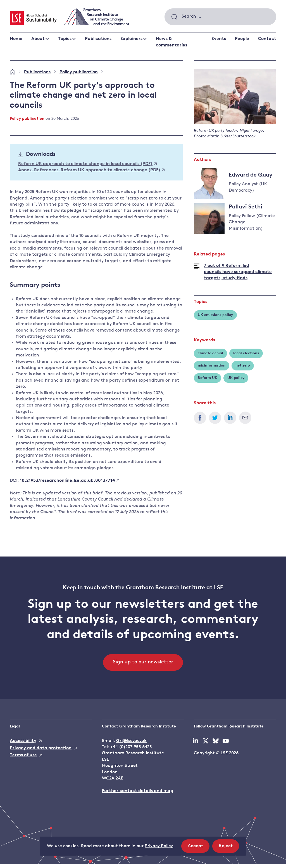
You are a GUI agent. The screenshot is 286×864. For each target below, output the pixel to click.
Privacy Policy (159, 846)
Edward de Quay (250, 175)
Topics (65, 39)
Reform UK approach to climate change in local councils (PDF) (85, 164)
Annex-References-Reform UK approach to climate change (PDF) (89, 170)
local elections (246, 353)
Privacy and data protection (41, 748)
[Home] (12, 72)
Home (16, 39)
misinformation (211, 365)
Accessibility (23, 741)
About (38, 39)
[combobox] (220, 16)
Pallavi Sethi (245, 207)
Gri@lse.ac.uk (131, 741)
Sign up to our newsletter (143, 662)
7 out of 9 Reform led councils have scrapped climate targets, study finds (238, 272)
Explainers (131, 39)
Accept (198, 848)
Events (218, 39)
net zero (242, 365)
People (242, 39)
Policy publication (78, 72)
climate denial (210, 353)
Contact (267, 39)
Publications (98, 39)
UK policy (235, 378)
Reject (229, 848)
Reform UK (207, 378)
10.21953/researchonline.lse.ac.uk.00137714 (67, 480)
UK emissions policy (215, 315)
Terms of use (23, 755)
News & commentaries (171, 42)
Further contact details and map (137, 791)
